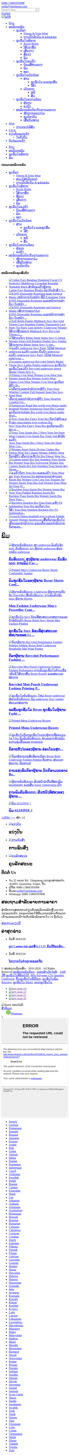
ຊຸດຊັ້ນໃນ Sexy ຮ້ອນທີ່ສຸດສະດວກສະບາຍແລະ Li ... (33, 633)
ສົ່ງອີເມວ (6, 1008)
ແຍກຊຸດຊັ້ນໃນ (43, 982)
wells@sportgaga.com (29, 890)
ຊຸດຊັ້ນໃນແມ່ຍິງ (26, 61)
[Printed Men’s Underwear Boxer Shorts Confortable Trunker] (38, 573)
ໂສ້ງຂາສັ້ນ (30, 47)
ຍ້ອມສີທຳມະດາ (33, 64)
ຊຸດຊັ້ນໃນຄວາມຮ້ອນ (28, 99)
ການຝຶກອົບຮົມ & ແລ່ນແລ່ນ (40, 37)
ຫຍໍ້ (33, 92)
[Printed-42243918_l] (20, 803)
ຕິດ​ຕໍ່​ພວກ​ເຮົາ (17, 140)
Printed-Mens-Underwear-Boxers (34, 728)
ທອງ (26, 71)
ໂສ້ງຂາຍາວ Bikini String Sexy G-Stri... (32, 344)
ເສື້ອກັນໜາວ (31, 120)
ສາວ (26, 78)
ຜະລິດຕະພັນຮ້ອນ (24, 971)
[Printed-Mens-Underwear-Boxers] (30, 720)
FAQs (12, 130)
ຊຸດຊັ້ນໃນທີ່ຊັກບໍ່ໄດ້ (17, 975)
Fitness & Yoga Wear (36, 33)
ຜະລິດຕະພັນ (16, 26)
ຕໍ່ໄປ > (8, 817)
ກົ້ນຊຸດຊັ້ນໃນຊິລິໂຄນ (28, 978)
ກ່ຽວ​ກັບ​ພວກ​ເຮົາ (19, 133)
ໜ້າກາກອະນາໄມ (34, 113)
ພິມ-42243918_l (20, 810)
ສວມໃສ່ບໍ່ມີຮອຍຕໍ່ (26, 179)
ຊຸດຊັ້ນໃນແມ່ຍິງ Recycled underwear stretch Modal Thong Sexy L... (35, 370)
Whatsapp (16, 1013)
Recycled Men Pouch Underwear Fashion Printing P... (33, 686)
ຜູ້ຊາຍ (27, 102)
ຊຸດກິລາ (21, 30)
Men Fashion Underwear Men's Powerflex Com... (32, 608)
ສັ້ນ (33, 95)
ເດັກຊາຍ (29, 88)
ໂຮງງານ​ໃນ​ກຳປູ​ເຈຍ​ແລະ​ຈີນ (26, 961)
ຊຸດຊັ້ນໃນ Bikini (23, 982)
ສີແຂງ (27, 54)
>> (13, 817)
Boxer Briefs (31, 43)
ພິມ (26, 57)
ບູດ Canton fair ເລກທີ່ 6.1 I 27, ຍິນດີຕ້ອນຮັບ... (37, 946)
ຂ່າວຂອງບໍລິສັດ (25, 127)
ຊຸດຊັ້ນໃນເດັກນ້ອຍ (27, 75)
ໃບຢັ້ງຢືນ (21, 137)
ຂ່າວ (11, 123)
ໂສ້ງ (33, 85)
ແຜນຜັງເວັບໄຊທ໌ (47, 971)
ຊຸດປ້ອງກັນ (30, 116)
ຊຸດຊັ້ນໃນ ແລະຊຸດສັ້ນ (44, 81)
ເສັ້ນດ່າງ (29, 50)
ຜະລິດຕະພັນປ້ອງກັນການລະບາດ (36, 109)
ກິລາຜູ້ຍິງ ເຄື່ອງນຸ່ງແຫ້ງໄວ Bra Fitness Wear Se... (37, 456)
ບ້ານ (11, 23)
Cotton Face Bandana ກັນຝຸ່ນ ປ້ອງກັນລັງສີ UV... (37, 290)
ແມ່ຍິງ (27, 106)
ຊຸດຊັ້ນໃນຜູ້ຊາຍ (26, 40)
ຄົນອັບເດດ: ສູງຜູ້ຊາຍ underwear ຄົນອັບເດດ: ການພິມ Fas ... (38, 561)
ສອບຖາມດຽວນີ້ (11, 923)
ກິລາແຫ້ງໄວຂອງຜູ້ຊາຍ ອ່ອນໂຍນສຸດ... (36, 749)
